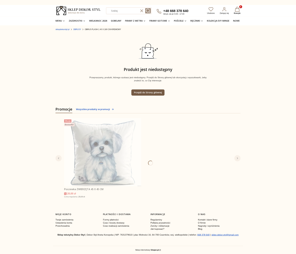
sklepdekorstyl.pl (63, 29)
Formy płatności (111, 219)
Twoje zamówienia (64, 219)
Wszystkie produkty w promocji (93, 109)
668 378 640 (203, 235)
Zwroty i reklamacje (159, 226)
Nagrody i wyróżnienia (209, 226)
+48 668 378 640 (175, 11)
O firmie (202, 223)
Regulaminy (156, 219)
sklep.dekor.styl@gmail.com (225, 235)
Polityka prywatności (160, 223)
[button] (148, 10)
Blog (200, 229)
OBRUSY (77, 29)
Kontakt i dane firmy (207, 219)
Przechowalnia (63, 226)
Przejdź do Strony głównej (148, 92)
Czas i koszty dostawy (113, 223)
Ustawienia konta (64, 223)
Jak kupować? (157, 229)
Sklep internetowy (147, 250)
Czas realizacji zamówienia (116, 226)
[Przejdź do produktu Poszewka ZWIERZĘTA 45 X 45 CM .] (102, 152)
